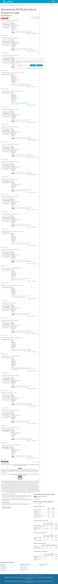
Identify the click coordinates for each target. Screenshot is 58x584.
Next (38, 18)
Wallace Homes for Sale (23, 569)
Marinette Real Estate (3, 565)
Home (17, 575)
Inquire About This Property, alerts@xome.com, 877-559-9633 (22, 48)
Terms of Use (26, 575)
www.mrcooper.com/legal (13, 581)
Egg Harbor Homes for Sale (24, 570)
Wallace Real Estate (3, 568)
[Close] (43, 59)
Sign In (53, 1)
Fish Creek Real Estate (3, 570)
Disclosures (30, 575)
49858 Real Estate (41, 565)
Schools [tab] (35, 503)
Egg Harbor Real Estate (3, 569)
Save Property (37, 33)
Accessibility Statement (36, 575)
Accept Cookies (40, 65)
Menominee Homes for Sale (24, 565)
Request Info (31, 33)
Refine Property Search (4, 18)
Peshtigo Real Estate (3, 566)
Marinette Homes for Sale (23, 566)
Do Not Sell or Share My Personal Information (21, 65)
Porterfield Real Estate (3, 567)
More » (2, 571)
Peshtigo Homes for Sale (23, 567)
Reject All (33, 65)
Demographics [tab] (40, 503)
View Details (13, 29)
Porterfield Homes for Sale (23, 568)
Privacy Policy (21, 575)
